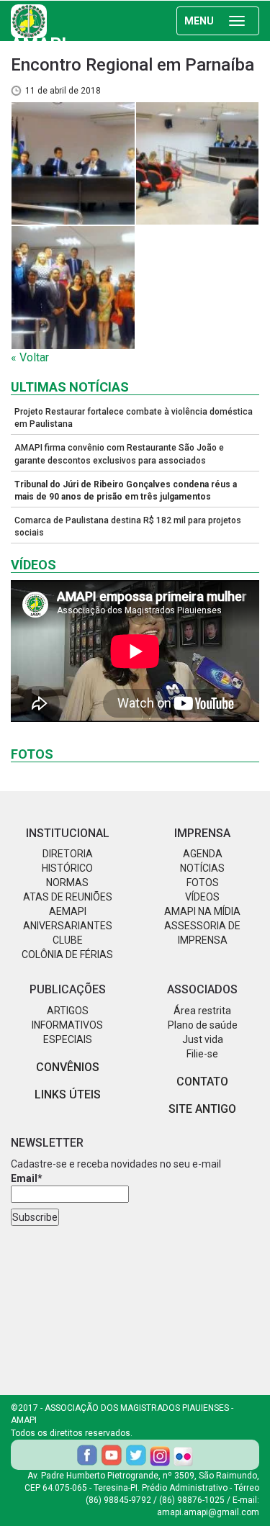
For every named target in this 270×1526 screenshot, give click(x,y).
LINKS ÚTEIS (68, 1094)
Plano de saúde (203, 1025)
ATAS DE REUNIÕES (67, 897)
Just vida (202, 1039)
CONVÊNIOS (67, 1067)
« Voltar (30, 357)
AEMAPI (67, 911)
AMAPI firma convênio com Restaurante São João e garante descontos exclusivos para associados (119, 454)
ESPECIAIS (67, 1039)
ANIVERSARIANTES (67, 925)
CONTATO (202, 1081)
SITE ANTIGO (202, 1109)
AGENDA (202, 853)
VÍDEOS (202, 897)
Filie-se (202, 1054)
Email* (26, 1178)
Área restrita (202, 1010)
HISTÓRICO (67, 868)
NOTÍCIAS (202, 868)
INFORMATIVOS (67, 1025)
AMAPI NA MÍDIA (202, 911)
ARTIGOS (68, 1010)
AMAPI (38, 36)
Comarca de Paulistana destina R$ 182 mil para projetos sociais (127, 526)
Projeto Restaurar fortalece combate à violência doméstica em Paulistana (133, 418)
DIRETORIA (67, 853)
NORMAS (67, 882)
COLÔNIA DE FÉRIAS (67, 954)
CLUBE (68, 940)
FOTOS (202, 882)
